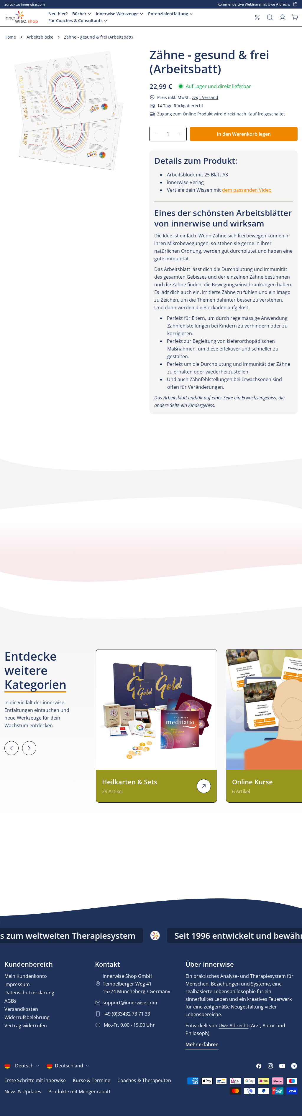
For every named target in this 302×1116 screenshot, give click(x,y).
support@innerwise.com (130, 1002)
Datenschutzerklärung (29, 992)
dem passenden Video (247, 190)
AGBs (10, 1001)
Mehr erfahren (202, 1044)
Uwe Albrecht (233, 1025)
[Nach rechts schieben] (29, 748)
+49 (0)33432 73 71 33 (126, 1014)
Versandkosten (21, 1009)
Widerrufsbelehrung (27, 1017)
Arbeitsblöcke (40, 37)
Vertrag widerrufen (25, 1025)
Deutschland (69, 1065)
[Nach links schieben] (11, 748)
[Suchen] (270, 17)
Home (10, 37)
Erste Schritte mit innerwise (35, 1080)
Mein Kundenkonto (25, 976)
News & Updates (22, 1091)
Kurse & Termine (91, 1080)
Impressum (17, 984)
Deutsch (24, 1065)
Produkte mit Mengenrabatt (79, 1091)
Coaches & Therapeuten (144, 1080)
